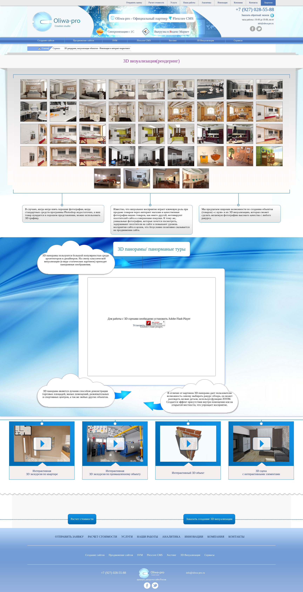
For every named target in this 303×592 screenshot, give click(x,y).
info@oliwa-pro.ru (266, 23)
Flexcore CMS (144, 40)
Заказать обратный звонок (255, 15)
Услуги (173, 2)
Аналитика (206, 2)
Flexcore (155, 555)
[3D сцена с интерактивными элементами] (261, 421)
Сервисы (238, 40)
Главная (45, 48)
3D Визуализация (205, 40)
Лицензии (268, 2)
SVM (114, 40)
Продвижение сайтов (83, 40)
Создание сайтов (46, 40)
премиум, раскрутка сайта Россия (151, 579)
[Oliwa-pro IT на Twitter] (259, 28)
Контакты (253, 2)
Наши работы (189, 2)
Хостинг (171, 555)
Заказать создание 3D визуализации (209, 519)
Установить (139, 325)
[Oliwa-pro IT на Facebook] (252, 28)
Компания (238, 2)
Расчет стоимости (156, 2)
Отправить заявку (134, 2)
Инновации (222, 2)
